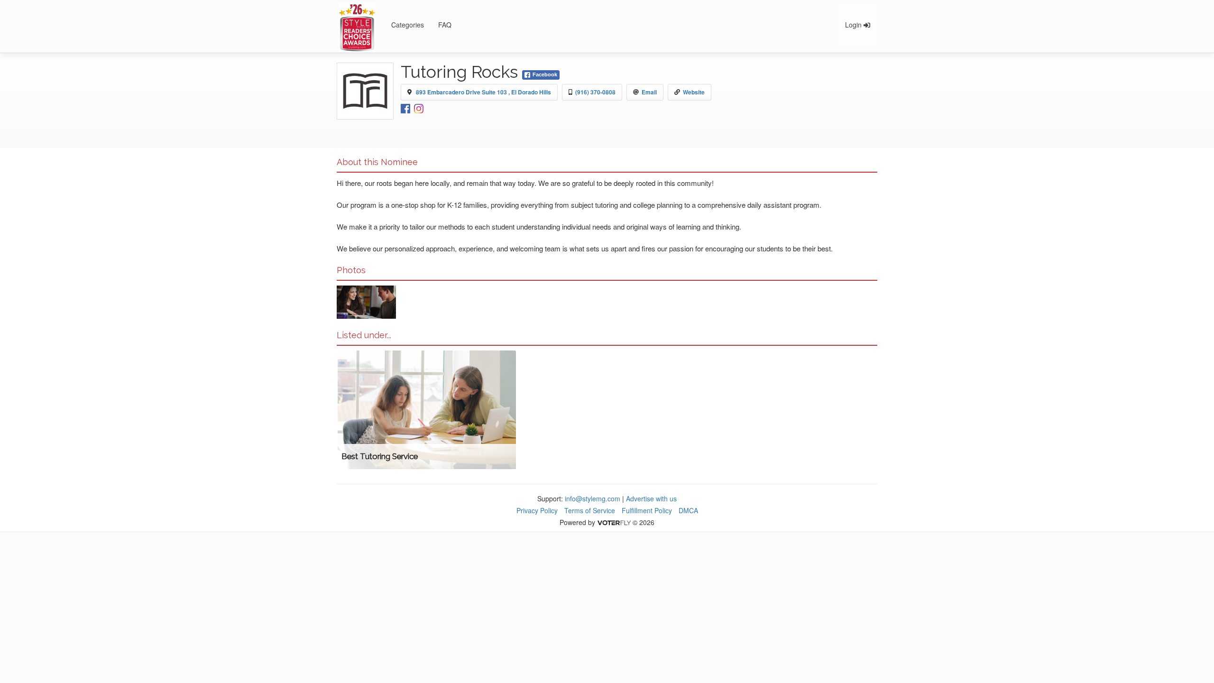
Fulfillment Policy (647, 510)
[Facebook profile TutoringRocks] (405, 107)
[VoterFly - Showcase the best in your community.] (613, 522)
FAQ (444, 24)
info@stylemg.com (592, 498)
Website (694, 92)
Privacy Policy (537, 510)
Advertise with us (651, 498)
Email (649, 92)
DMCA (688, 510)
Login (854, 24)
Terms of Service (589, 510)
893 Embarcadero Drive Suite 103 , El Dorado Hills (483, 92)
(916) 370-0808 (595, 92)
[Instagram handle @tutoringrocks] (418, 107)
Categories (407, 24)
